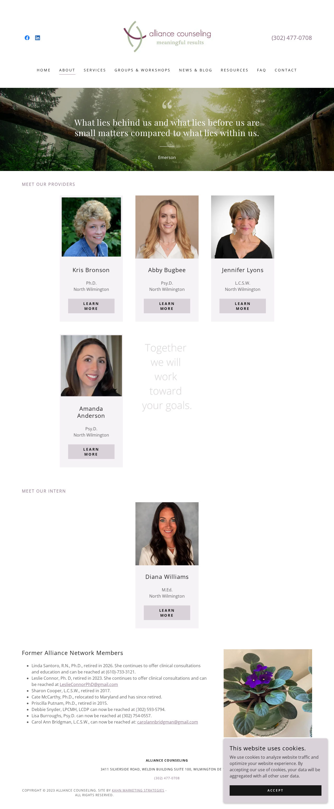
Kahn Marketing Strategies (138, 790)
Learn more (91, 306)
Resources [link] (235, 70)
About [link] (67, 70)
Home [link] (44, 70)
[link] (27, 38)
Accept (275, 790)
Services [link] (95, 70)
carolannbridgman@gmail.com (167, 722)
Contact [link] (286, 70)
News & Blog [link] (195, 70)
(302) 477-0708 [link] (292, 37)
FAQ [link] (261, 70)
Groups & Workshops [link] (143, 70)
